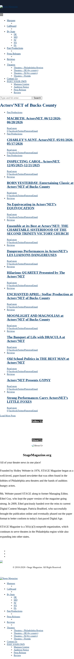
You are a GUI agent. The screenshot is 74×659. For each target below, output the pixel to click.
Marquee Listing (21, 84)
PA (15, 45)
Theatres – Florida (22, 76)
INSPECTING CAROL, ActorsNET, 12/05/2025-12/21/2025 (33, 163)
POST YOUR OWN (17, 81)
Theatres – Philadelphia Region (28, 67)
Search (37, 98)
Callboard (11, 26)
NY (15, 42)
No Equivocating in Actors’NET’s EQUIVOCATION (31, 206)
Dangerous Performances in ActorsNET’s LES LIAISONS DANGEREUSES (37, 253)
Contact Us (12, 78)
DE (15, 34)
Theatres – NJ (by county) (26, 73)
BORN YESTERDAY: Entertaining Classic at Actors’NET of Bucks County (40, 184)
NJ (15, 40)
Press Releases (14, 53)
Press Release (20, 89)
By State (11, 31)
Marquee (11, 20)
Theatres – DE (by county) (26, 70)
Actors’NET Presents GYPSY (29, 380)
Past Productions (15, 48)
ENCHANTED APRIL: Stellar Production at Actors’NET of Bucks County (40, 296)
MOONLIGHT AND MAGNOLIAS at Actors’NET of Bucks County (35, 317)
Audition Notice (21, 87)
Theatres (11, 64)
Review (17, 92)
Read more (12, 128)
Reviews (11, 59)
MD (15, 37)
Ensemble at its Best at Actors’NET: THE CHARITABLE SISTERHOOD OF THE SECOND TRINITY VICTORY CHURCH (38, 229)
